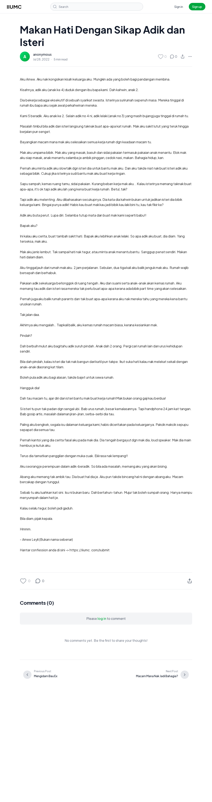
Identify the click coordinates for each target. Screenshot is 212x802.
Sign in (178, 6)
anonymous (42, 54)
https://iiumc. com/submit (90, 550)
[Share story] (183, 56)
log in (102, 618)
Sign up (197, 6)
